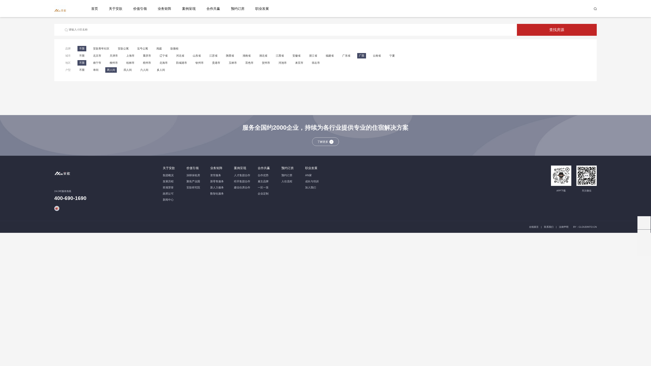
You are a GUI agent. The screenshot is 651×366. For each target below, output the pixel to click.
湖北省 (263, 55)
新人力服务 (217, 187)
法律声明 (563, 227)
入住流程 (286, 181)
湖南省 (247, 55)
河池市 (283, 62)
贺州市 (266, 62)
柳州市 (114, 62)
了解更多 (322, 141)
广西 (361, 55)
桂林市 (130, 62)
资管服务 (215, 175)
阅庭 (159, 48)
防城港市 (181, 62)
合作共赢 (213, 9)
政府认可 (168, 193)
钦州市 (199, 62)
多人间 (161, 69)
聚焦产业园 (193, 181)
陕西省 (230, 55)
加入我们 (310, 187)
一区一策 (263, 187)
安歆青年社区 (101, 48)
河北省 (180, 55)
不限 (82, 48)
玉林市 (233, 62)
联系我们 (549, 227)
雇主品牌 (263, 181)
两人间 (111, 69)
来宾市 (299, 62)
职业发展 (262, 9)
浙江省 (313, 55)
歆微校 (174, 48)
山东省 (197, 55)
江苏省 (213, 55)
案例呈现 (189, 9)
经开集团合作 (242, 181)
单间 (95, 69)
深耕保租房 (193, 175)
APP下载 (561, 190)
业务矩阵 (164, 9)
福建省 (330, 55)
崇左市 (316, 62)
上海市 (130, 55)
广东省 (346, 55)
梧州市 (147, 62)
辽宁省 (164, 55)
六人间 (144, 69)
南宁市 (97, 62)
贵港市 (216, 62)
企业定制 (263, 193)
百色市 (249, 62)
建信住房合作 (242, 187)
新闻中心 (168, 199)
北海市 (164, 62)
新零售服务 (217, 181)
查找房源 (556, 30)
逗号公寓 (142, 48)
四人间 (128, 69)
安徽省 (296, 55)
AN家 (308, 175)
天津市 (114, 55)
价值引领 (140, 9)
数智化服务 (217, 193)
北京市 (97, 55)
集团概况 (168, 175)
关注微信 (586, 190)
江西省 (280, 55)
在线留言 (534, 227)
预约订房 (237, 9)
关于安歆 (115, 9)
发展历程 (168, 181)
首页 (94, 9)
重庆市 (147, 55)
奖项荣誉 (168, 187)
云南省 (377, 55)
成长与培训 (312, 181)
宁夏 (392, 55)
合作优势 (263, 175)
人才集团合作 (242, 175)
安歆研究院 (193, 187)
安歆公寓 (123, 48)
